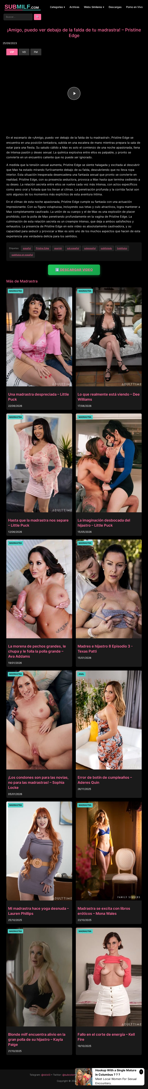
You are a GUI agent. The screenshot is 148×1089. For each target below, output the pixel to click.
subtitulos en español (22, 254)
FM (36, 51)
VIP (12, 51)
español (27, 248)
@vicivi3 (45, 1074)
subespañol (90, 248)
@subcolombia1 (71, 1074)
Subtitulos (122, 248)
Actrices (74, 6)
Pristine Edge (42, 248)
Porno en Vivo (134, 6)
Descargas (115, 6)
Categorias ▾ (57, 6)
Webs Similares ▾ (94, 6)
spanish (58, 248)
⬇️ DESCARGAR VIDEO (74, 270)
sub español (73, 248)
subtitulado (106, 248)
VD (24, 51)
